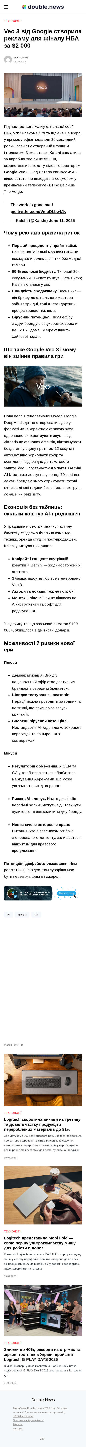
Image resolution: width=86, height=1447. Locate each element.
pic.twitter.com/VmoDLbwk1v (38, 211)
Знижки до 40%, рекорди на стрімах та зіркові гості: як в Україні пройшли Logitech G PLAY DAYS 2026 (42, 1354)
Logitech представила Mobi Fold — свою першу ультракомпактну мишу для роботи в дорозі (40, 1243)
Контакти (18, 1428)
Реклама (18, 1424)
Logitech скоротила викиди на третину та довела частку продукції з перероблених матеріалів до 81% (42, 1124)
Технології (13, 21)
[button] (6, 7)
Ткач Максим (21, 57)
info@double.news (23, 1416)
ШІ (36, 914)
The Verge (13, 191)
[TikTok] (48, 1439)
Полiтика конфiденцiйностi (28, 1420)
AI (8, 914)
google (22, 914)
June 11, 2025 (62, 220)
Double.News (43, 1400)
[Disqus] (43, 979)
